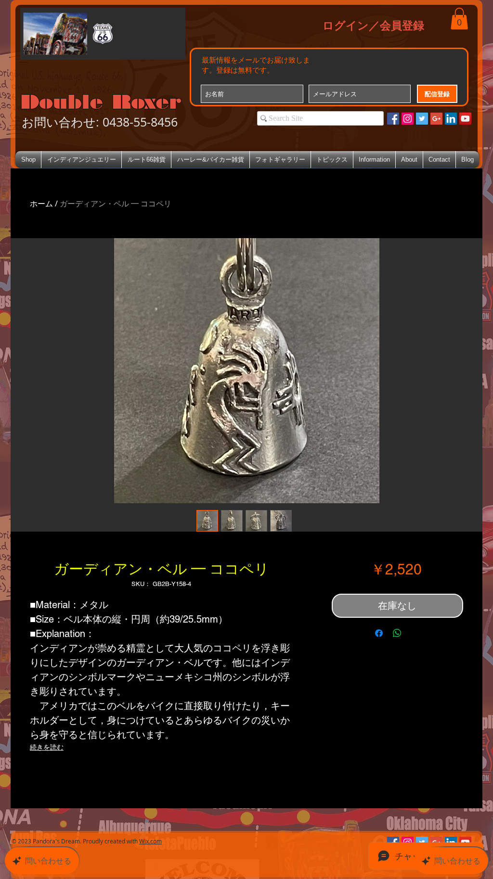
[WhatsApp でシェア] (397, 633)
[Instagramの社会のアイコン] (408, 119)
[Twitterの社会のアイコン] (422, 119)
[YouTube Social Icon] (465, 119)
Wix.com (150, 841)
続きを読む (47, 747)
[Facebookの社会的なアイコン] (393, 119)
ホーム (41, 203)
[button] (459, 18)
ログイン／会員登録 (373, 25)
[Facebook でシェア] (379, 633)
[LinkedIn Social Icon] (451, 119)
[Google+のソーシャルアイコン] (436, 119)
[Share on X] (415, 633)
